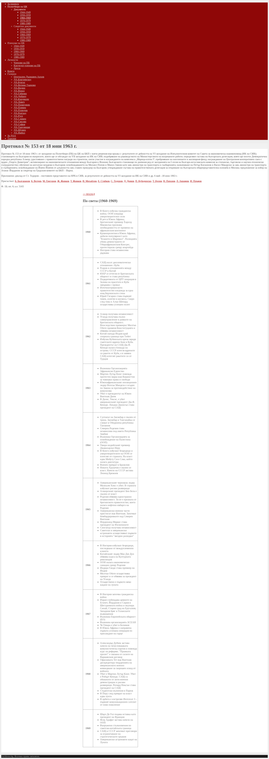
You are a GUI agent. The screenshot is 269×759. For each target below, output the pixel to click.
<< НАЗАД (89, 194)
